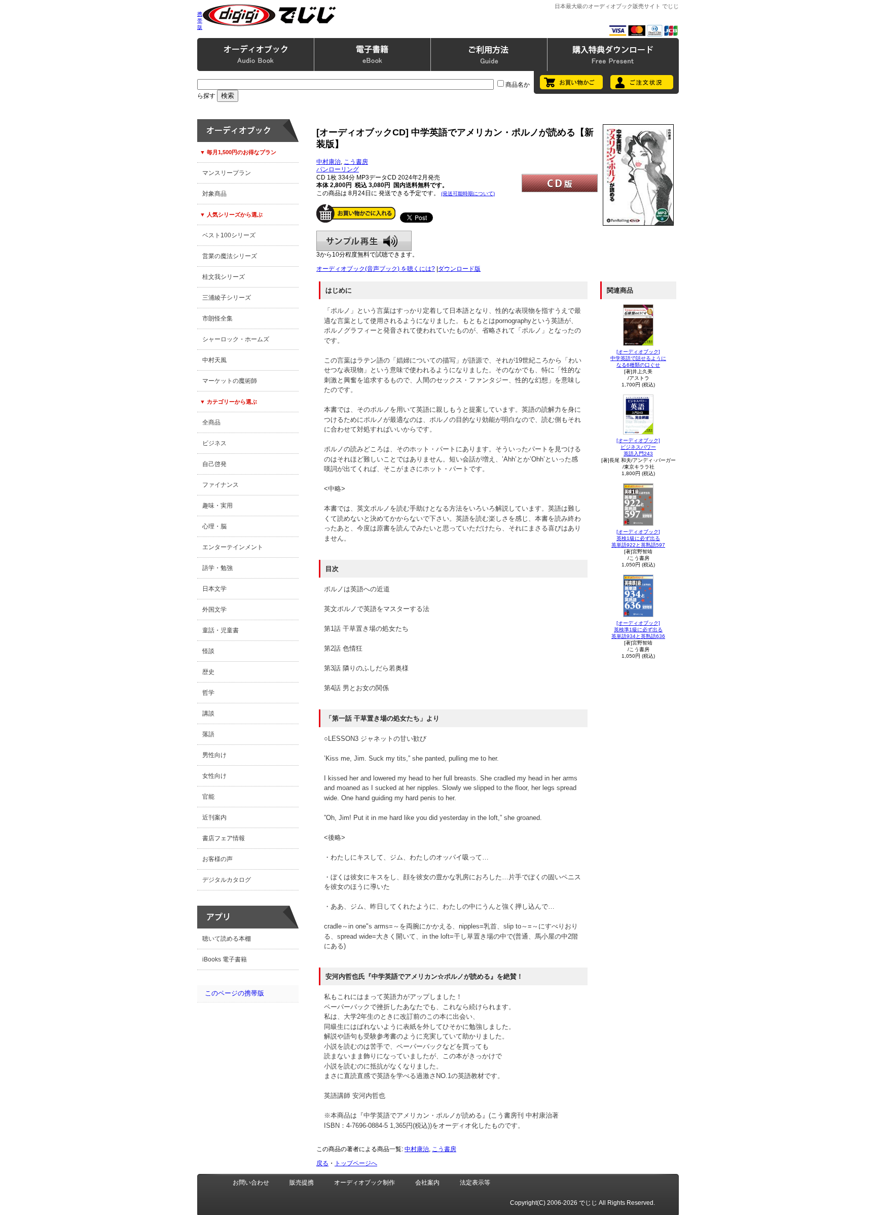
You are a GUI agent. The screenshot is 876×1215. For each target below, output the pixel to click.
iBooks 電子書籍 (224, 959)
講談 (208, 713)
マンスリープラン (226, 172)
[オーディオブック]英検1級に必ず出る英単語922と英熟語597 (638, 538)
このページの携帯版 (234, 993)
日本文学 (214, 588)
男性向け (214, 755)
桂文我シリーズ (223, 276)
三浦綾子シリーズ (226, 297)
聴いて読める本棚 (226, 938)
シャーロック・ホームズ (235, 339)
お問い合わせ (251, 1182)
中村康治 (328, 161)
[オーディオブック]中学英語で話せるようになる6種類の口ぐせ (638, 358)
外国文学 (214, 609)
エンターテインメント (232, 547)
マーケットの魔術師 (229, 380)
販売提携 (301, 1182)
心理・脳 (214, 526)
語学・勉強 (217, 567)
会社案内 (427, 1182)
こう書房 (356, 161)
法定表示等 (475, 1182)
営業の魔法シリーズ (229, 256)
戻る (322, 1163)
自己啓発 (214, 464)
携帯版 (199, 20)
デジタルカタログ (226, 879)
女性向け (214, 775)
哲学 (208, 692)
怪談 (208, 651)
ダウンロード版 (459, 268)
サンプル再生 (364, 241)
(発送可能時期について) (468, 193)
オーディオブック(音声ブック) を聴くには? (375, 268)
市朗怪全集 (217, 318)
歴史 (208, 671)
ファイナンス (220, 484)
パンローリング (337, 169)
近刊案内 (214, 817)
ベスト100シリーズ (229, 235)
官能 (208, 796)
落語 (208, 734)
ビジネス (214, 443)
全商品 (211, 422)
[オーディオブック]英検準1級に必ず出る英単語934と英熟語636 (638, 629)
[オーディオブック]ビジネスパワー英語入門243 (638, 447)
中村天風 (214, 360)
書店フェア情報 (223, 838)
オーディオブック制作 (364, 1182)
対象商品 (214, 193)
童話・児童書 (220, 630)
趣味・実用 (217, 505)
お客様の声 (217, 859)
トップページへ (356, 1163)
